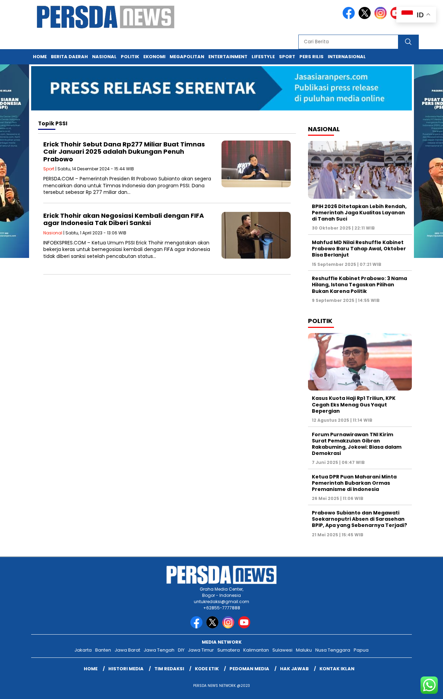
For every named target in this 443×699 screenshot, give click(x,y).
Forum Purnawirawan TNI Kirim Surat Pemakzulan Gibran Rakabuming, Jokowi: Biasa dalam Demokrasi (356, 444)
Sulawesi (282, 650)
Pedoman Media (249, 668)
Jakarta (83, 650)
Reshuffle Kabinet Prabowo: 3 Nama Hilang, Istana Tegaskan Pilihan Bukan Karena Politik (359, 284)
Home (40, 56)
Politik (130, 56)
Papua (361, 650)
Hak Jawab (294, 668)
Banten (103, 650)
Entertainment (227, 56)
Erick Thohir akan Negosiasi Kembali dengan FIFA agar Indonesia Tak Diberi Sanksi (123, 219)
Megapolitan (187, 56)
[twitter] (366, 17)
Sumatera (228, 650)
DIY (181, 650)
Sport (287, 56)
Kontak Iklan (336, 668)
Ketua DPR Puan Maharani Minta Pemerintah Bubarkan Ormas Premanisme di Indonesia (354, 483)
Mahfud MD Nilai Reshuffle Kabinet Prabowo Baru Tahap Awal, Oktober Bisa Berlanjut (359, 248)
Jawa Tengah (159, 650)
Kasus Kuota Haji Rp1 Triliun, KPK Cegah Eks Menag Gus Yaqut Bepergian (354, 404)
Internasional (347, 56)
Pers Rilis (311, 56)
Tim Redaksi (169, 668)
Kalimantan (256, 650)
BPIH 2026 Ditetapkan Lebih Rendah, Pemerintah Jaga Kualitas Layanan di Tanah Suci (359, 212)
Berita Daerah (69, 56)
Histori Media (126, 668)
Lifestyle (263, 56)
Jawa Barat (127, 650)
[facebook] (350, 17)
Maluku (304, 650)
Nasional (104, 56)
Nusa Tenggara (332, 650)
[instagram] (381, 17)
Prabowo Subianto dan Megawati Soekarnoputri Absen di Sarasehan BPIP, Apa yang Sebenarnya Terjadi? (359, 519)
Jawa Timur (201, 650)
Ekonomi (154, 56)
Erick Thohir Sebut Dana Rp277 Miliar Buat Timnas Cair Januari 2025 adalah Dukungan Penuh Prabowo (124, 151)
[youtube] (245, 626)
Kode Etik (207, 668)
